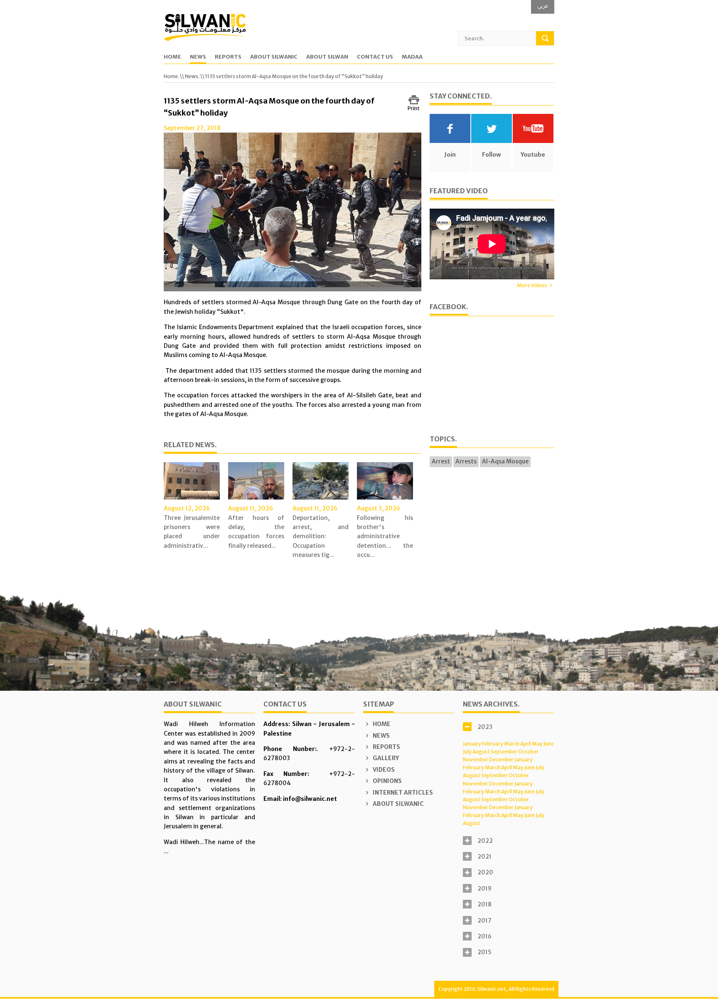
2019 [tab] (484, 888)
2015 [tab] (484, 952)
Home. (171, 76)
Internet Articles (402, 792)
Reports (228, 57)
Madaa (412, 57)
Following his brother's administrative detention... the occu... (385, 536)
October (528, 751)
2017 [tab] (484, 920)
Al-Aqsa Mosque (505, 461)
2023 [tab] (484, 727)
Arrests (466, 461)
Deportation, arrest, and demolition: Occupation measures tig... (321, 536)
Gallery (385, 758)
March (511, 744)
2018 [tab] (484, 904)
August (481, 751)
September (504, 751)
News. (192, 76)
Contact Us (375, 57)
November (475, 759)
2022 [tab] (485, 841)
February (492, 744)
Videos (383, 769)
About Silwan (327, 57)
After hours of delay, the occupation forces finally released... (256, 531)
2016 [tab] (484, 936)
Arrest (441, 461)
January (472, 744)
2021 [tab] (484, 856)
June (548, 744)
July (467, 751)
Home (172, 57)
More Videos (532, 285)
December (501, 759)
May (537, 744)
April (525, 744)
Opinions (386, 781)
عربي (542, 5)
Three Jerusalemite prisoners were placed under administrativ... (192, 531)
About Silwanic (274, 57)
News (198, 57)
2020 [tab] (485, 872)
